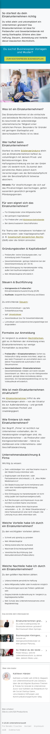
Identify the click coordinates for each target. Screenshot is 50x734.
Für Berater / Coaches (12, 726)
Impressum (39, 726)
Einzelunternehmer (16, 398)
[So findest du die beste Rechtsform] (25, 654)
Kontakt (27, 726)
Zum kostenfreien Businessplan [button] (25, 59)
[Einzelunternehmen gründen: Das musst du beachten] (25, 625)
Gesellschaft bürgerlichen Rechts (25, 237)
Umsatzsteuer (15, 314)
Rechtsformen (35, 338)
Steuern (23, 302)
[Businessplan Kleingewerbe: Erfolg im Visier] (25, 639)
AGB (4, 730)
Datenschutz (14, 730)
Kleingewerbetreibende (33, 220)
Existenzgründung (30, 151)
